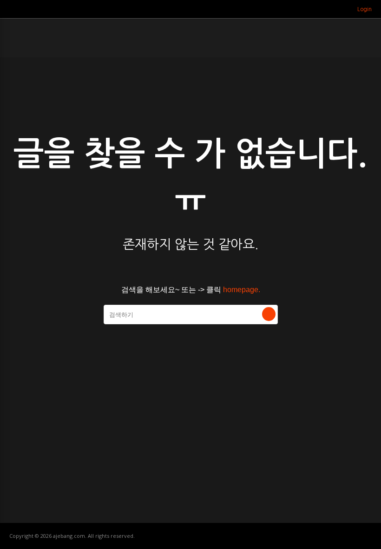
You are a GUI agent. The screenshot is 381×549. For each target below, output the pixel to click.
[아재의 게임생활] (21, 42)
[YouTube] (340, 9)
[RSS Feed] (329, 9)
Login (364, 9)
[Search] (269, 314)
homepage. (241, 290)
